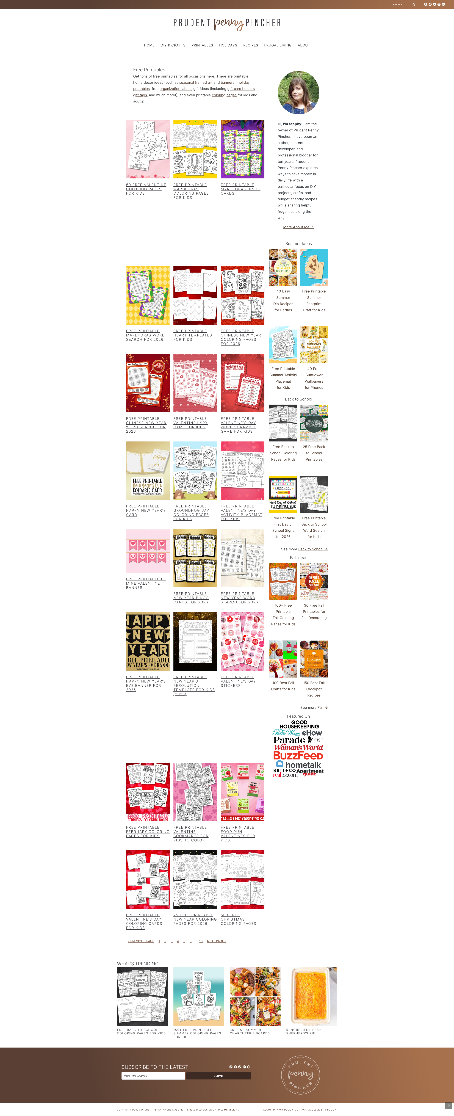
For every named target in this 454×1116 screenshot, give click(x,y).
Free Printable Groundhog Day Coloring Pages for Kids (191, 512)
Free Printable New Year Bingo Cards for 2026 (191, 598)
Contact (301, 1109)
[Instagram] (439, 4)
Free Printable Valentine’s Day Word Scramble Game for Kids (238, 424)
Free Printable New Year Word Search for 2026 (239, 598)
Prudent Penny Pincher (227, 25)
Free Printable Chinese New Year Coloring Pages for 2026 (241, 337)
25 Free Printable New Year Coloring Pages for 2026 (195, 919)
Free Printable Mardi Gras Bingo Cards (241, 189)
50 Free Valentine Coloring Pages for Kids (146, 189)
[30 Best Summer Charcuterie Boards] (255, 997)
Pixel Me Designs (228, 1109)
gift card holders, (241, 89)
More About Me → (298, 227)
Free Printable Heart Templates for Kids (192, 335)
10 (201, 941)
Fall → (323, 707)
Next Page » (216, 941)
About (267, 1109)
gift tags (140, 95)
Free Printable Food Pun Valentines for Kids (238, 833)
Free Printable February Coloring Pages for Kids (148, 831)
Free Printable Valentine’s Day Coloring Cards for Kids (144, 921)
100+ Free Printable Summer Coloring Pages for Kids (197, 1033)
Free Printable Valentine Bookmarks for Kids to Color (191, 833)
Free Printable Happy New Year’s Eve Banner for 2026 (146, 683)
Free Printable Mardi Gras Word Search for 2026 (145, 335)
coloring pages (224, 95)
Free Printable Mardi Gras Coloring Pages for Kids (191, 191)
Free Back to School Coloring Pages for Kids (141, 1031)
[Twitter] (434, 4)
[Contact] (443, 4)
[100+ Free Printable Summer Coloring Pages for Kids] (198, 997)
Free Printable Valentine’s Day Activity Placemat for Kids (241, 512)
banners (227, 82)
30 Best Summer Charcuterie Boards (250, 1031)
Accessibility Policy (322, 1109)
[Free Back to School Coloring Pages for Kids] (142, 997)
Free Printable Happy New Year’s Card (146, 510)
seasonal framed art (195, 82)
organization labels (175, 89)
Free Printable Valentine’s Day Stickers (238, 681)
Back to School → (313, 549)
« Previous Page (141, 941)
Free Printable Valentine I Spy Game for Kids (190, 422)
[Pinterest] (425, 4)
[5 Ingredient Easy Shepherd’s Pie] (311, 997)
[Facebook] (430, 4)
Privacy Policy (283, 1109)
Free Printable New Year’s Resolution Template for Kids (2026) (194, 685)
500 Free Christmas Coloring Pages (238, 919)
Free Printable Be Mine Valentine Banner (146, 583)
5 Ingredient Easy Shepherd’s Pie (303, 1031)
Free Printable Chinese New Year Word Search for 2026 (146, 424)
